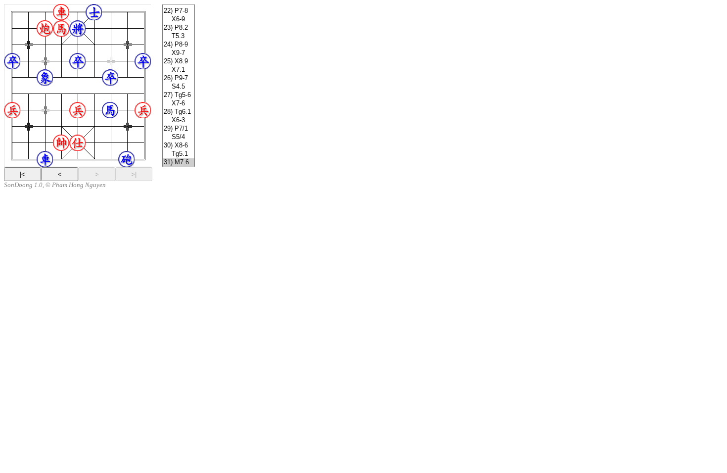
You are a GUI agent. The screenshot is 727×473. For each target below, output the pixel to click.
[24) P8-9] (178, 45)
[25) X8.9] (178, 61)
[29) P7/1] (178, 129)
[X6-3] (178, 120)
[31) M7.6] (178, 162)
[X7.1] (178, 70)
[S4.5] (178, 87)
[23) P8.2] (178, 28)
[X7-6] (178, 103)
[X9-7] (178, 53)
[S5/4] (178, 137)
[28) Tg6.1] (178, 112)
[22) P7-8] (178, 11)
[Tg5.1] (178, 154)
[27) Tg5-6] (178, 95)
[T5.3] (178, 36)
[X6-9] (178, 19)
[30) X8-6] (178, 146)
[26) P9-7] (178, 78)
